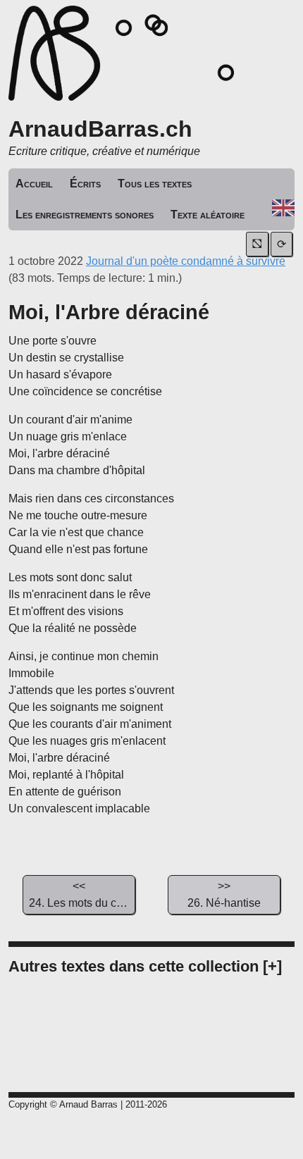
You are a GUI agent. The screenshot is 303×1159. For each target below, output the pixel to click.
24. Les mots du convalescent (82, 894)
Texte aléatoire (208, 215)
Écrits (85, 184)
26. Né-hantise (224, 894)
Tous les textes (155, 184)
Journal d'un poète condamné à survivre (185, 261)
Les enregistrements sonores (85, 215)
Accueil (34, 184)
